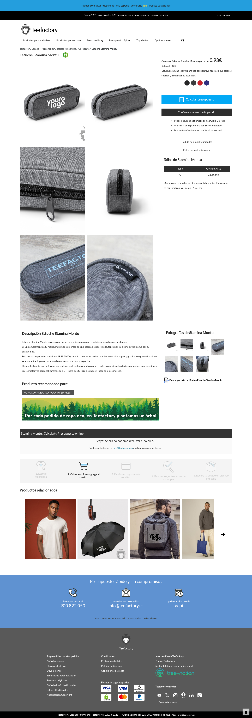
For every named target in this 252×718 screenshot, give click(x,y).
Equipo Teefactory (165, 661)
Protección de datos (111, 661)
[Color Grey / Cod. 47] (193, 83)
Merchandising (95, 40)
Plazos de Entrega (56, 665)
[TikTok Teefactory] (199, 695)
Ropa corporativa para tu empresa (48, 392)
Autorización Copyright (59, 694)
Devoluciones (54, 670)
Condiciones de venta (112, 670)
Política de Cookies (111, 665)
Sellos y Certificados (57, 689)
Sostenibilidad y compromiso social (174, 665)
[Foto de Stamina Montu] (120, 102)
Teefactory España (67, 714)
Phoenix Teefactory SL (94, 714)
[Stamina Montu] (52, 102)
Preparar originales (57, 680)
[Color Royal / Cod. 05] (206, 83)
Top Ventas (142, 40)
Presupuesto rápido (119, 40)
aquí (145, 5)
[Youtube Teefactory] (159, 695)
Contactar (223, 15)
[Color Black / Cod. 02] (187, 83)
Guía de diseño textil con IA (61, 685)
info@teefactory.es (123, 447)
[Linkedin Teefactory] (191, 695)
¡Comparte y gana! (167, 702)
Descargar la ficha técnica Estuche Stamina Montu (195, 379)
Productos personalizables (36, 40)
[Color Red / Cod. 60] (200, 83)
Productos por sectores (68, 40)
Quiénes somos (163, 40)
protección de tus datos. (143, 618)
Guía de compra (55, 661)
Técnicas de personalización (61, 675)
